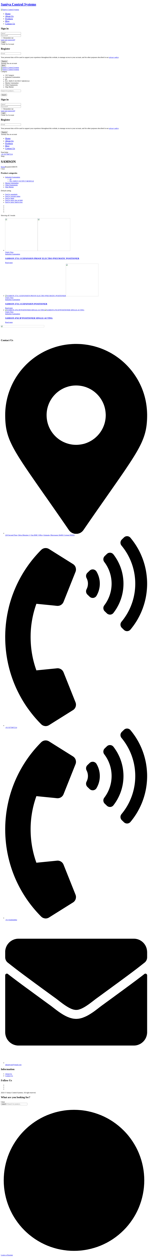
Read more (9, 263)
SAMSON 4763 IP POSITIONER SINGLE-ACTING (29, 318)
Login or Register (7, 1255)
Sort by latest (9, 198)
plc (11, 179)
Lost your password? (8, 40)
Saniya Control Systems (18, 4)
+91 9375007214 (7, 154)
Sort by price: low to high (14, 200)
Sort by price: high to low (14, 202)
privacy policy (114, 57)
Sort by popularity (11, 194)
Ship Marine (9, 187)
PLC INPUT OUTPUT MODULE (22, 181)
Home (3, 167)
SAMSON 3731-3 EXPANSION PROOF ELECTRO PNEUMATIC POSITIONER (42, 258)
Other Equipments (11, 185)
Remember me (8, 38)
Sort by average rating (12, 196)
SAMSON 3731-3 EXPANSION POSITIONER (26, 304)
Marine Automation (12, 183)
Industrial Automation (12, 177)
